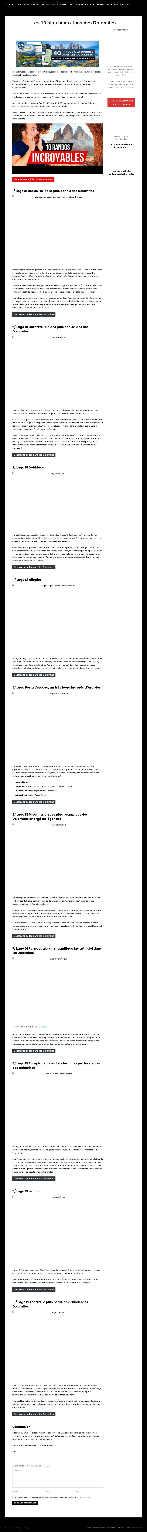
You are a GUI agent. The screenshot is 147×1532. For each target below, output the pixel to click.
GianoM (43, 1026)
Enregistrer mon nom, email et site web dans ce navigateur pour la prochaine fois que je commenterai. (53, 1497)
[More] (77, 30)
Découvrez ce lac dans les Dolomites (34, 314)
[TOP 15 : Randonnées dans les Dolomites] (121, 157)
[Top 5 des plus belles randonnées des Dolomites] (121, 184)
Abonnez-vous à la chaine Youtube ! (33, 179)
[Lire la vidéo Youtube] (57, 148)
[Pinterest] (62, 1507)
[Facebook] (57, 1507)
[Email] (68, 1507)
